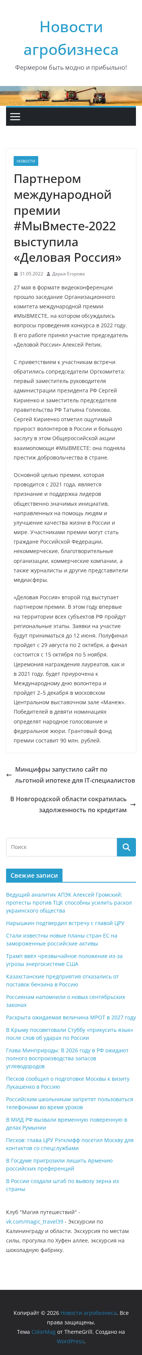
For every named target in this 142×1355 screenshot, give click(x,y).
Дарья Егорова (68, 273)
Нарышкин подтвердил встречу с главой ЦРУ (65, 923)
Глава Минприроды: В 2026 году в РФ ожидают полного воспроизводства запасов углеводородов (67, 1058)
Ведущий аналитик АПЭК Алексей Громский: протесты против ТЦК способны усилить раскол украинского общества (69, 902)
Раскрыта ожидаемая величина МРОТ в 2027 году (71, 1017)
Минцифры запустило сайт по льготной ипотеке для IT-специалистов (75, 775)
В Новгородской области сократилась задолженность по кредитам (68, 804)
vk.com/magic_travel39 (34, 1221)
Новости (26, 161)
